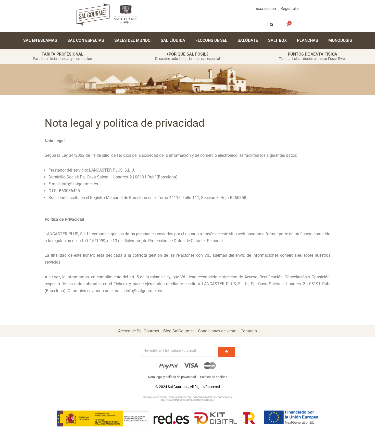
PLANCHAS (307, 40)
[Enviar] (226, 352)
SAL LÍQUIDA (173, 40)
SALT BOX (277, 40)
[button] (271, 24)
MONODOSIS (340, 40)
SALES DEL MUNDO (132, 40)
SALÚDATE (248, 40)
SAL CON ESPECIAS (85, 40)
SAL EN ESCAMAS (40, 40)
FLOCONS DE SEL (211, 40)
